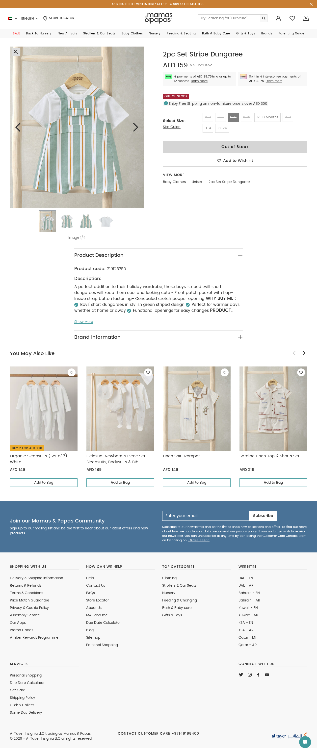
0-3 (208, 117)
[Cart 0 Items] (306, 18)
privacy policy (246, 531)
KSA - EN (245, 622)
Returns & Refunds (25, 585)
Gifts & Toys (172, 615)
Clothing (169, 578)
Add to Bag (43, 482)
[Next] (136, 127)
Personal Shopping (102, 645)
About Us (94, 608)
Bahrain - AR (249, 600)
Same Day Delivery (26, 712)
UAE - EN (245, 578)
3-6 (220, 117)
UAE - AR (246, 585)
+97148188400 (199, 540)
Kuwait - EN (248, 608)
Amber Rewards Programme (34, 637)
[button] (16, 33)
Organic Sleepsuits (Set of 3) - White (40, 459)
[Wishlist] (72, 372)
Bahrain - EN (249, 593)
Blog (90, 630)
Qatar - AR (247, 645)
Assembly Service (25, 615)
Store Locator (61, 18)
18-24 (222, 128)
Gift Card (17, 690)
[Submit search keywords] (263, 18)
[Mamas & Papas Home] (158, 18)
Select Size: (174, 121)
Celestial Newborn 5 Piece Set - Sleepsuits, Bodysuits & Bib (117, 459)
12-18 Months (267, 117)
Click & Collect (22, 705)
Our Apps (18, 622)
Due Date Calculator (103, 622)
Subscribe (263, 516)
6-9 (233, 117)
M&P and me (97, 615)
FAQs (90, 593)
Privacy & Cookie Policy (29, 608)
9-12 (246, 117)
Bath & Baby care (177, 608)
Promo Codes (21, 630)
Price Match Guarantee (29, 600)
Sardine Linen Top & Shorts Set (269, 456)
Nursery (168, 593)
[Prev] (18, 127)
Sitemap (93, 637)
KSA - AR (246, 630)
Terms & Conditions (26, 593)
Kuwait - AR (248, 615)
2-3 (288, 117)
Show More (83, 322)
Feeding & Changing (179, 600)
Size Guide (172, 127)
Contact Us (95, 585)
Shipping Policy (22, 698)
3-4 (208, 128)
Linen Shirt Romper (181, 456)
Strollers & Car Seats (179, 585)
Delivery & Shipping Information (36, 578)
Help (90, 578)
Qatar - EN (247, 637)
